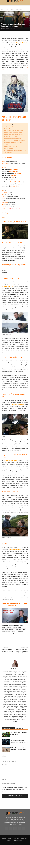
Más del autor (19, 728)
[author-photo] (15, 666)
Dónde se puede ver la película (13, 134)
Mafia (24, 629)
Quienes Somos (23, 838)
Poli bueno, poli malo (10, 146)
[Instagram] (10, 828)
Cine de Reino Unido (6, 627)
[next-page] (5, 756)
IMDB (3, 217)
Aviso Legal (16, 838)
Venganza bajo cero (12, 633)
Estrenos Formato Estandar (16, 9)
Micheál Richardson (6, 631)
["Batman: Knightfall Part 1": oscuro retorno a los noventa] (6, 742)
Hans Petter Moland (17, 627)
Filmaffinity (5, 213)
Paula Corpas (6, 28)
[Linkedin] (10, 34)
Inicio (2, 9)
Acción (21, 625)
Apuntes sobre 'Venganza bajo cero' (12, 126)
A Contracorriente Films (14, 625)
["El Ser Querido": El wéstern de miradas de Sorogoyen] (6, 749)
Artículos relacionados (8, 728)
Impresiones (8, 148)
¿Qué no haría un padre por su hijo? (14, 140)
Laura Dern (11, 629)
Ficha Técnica (8, 128)
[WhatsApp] (18, 34)
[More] (21, 34)
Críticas (6, 9)
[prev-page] (3, 756)
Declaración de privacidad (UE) (14, 837)
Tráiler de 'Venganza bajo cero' (13, 130)
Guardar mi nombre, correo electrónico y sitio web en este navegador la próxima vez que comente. (14, 789)
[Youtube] (23, 828)
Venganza (4, 633)
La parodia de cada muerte (12, 138)
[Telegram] (14, 34)
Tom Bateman (20, 631)
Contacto (9, 840)
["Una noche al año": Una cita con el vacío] (6, 734)
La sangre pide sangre (11, 136)
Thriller (13, 631)
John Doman (5, 629)
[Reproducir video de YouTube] (15, 231)
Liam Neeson (18, 629)
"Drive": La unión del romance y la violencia (7, 650)
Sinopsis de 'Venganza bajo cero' (14, 132)
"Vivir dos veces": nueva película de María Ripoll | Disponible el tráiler (22, 651)
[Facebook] (3, 34)
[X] (6, 34)
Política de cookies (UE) (7, 838)
